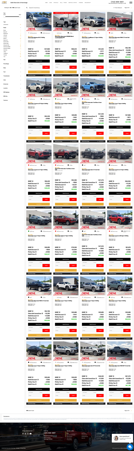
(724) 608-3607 (117, 1)
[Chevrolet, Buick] (4, 2)
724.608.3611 (47, 75)
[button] (50, 21)
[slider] (4, 17)
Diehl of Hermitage (31, 75)
